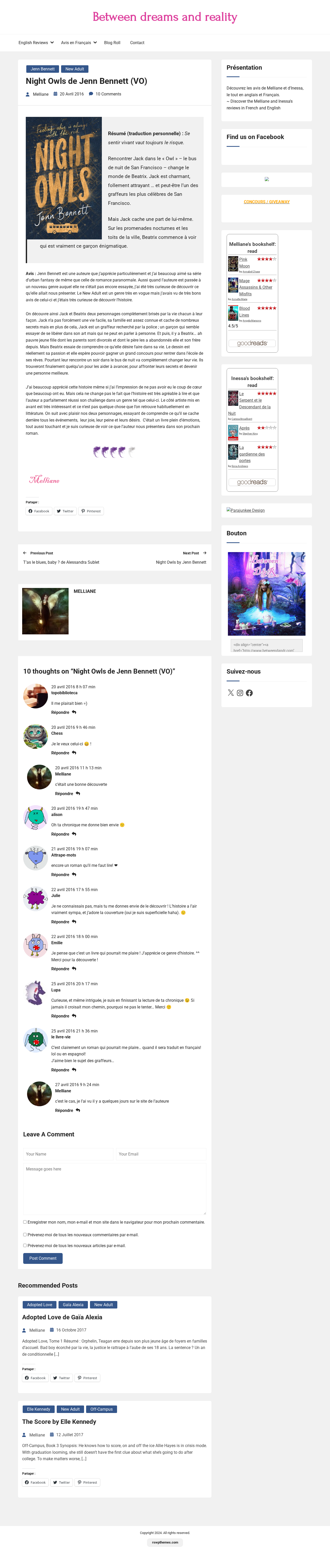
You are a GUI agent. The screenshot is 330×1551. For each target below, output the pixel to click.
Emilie (57, 942)
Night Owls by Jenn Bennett (181, 562)
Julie (55, 895)
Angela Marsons (252, 320)
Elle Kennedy (38, 1409)
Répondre (60, 712)
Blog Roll (112, 42)
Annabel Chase (251, 271)
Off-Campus (101, 1409)
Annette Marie (239, 299)
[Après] (233, 440)
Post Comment (42, 1258)
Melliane (63, 774)
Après (244, 428)
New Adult (74, 69)
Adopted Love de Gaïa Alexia (62, 1317)
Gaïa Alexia (73, 1304)
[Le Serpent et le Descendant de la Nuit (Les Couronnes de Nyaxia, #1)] (233, 404)
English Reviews (33, 42)
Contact (137, 42)
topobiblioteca (64, 692)
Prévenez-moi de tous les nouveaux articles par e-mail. (77, 1245)
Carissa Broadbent (242, 418)
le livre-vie (61, 1037)
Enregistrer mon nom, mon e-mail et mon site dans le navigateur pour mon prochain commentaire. (116, 1222)
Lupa (56, 990)
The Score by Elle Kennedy (59, 1421)
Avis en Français (76, 42)
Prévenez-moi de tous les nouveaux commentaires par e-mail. (83, 1234)
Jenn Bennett (43, 69)
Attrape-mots (63, 855)
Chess (57, 733)
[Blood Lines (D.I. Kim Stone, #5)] (233, 319)
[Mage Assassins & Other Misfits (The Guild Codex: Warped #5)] (233, 291)
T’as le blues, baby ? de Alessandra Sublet (61, 562)
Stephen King (250, 433)
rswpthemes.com (165, 1542)
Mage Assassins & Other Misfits (255, 287)
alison (56, 814)
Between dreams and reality (165, 17)
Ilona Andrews (240, 466)
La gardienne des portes (252, 454)
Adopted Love (39, 1304)
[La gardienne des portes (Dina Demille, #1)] (233, 458)
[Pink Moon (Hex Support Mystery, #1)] (233, 270)
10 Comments (108, 94)
